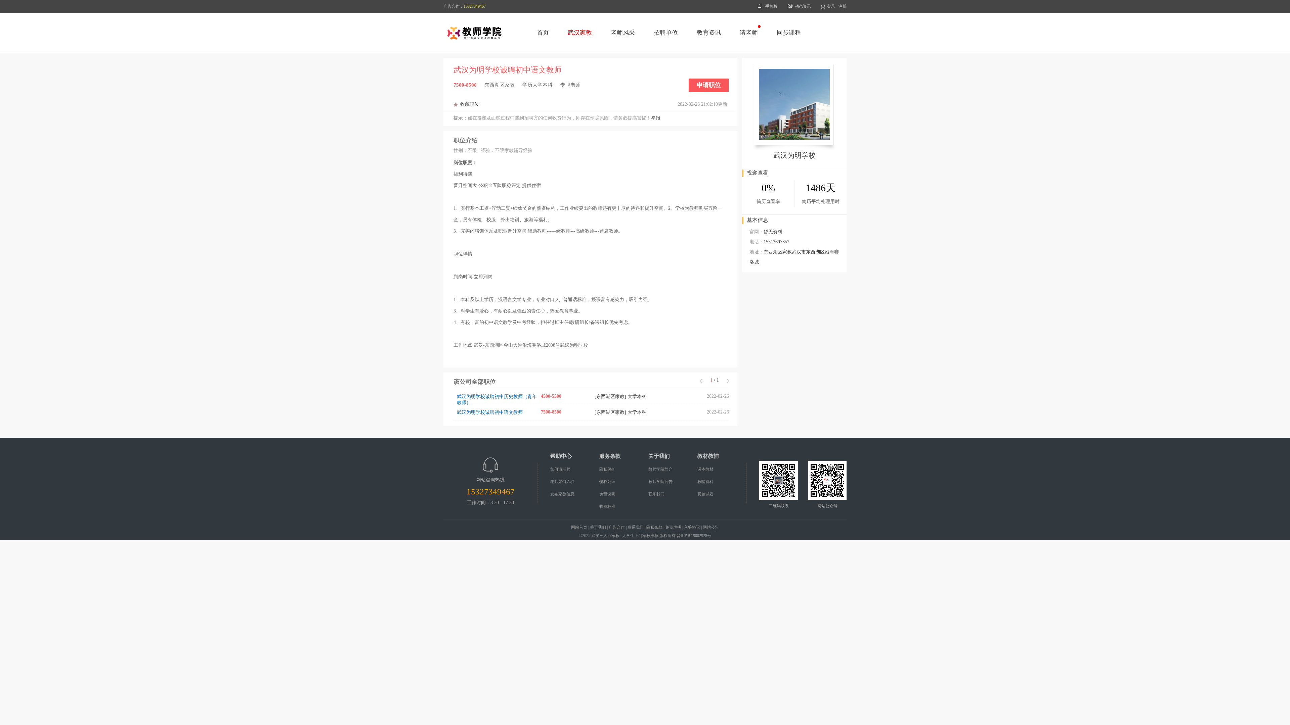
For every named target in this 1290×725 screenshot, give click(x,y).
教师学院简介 (660, 469)
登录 (831, 6)
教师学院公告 (660, 481)
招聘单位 (666, 32)
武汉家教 (580, 32)
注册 (842, 6)
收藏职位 (469, 104)
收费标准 (607, 506)
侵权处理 (607, 481)
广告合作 (617, 527)
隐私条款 (654, 527)
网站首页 (579, 527)
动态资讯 (803, 6)
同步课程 (789, 32)
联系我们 (656, 494)
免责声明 (673, 527)
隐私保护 (607, 469)
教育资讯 (709, 32)
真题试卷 (705, 494)
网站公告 (711, 527)
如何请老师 (560, 469)
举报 (655, 117)
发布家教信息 (562, 494)
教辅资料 (705, 481)
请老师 (749, 32)
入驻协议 (692, 527)
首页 (543, 32)
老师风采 (623, 32)
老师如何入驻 (562, 481)
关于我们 (598, 527)
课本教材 (705, 469)
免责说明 (607, 494)
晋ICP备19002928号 (694, 535)
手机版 (771, 6)
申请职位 (709, 85)
